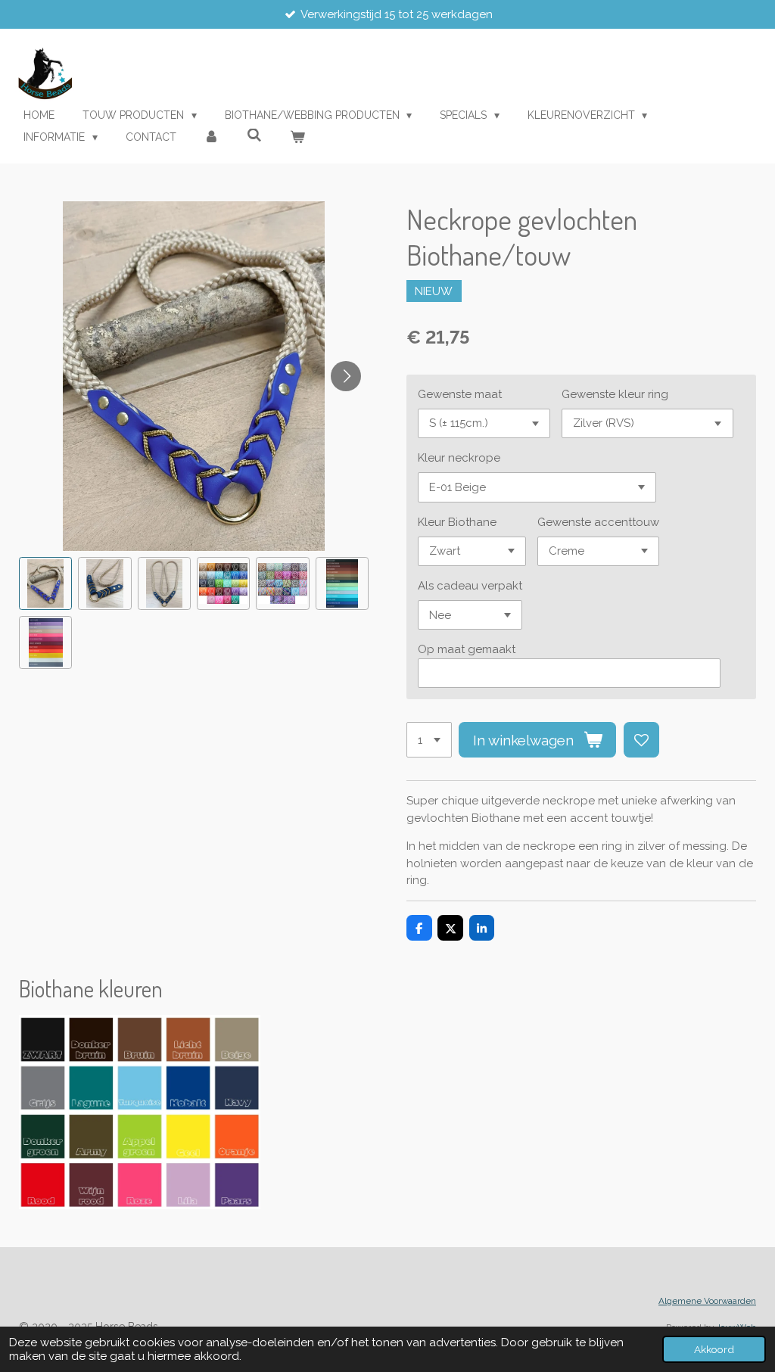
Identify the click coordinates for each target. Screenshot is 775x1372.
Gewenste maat (460, 394)
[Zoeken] (254, 135)
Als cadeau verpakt (470, 586)
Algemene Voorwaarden (707, 1301)
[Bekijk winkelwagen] (297, 137)
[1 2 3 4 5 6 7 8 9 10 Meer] (429, 740)
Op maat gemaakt (466, 649)
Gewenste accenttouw (598, 522)
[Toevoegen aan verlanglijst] (641, 740)
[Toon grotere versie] (139, 1112)
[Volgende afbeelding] (346, 376)
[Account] (212, 137)
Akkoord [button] (714, 1349)
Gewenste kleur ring (615, 394)
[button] (45, 583)
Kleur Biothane (457, 522)
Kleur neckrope (459, 458)
